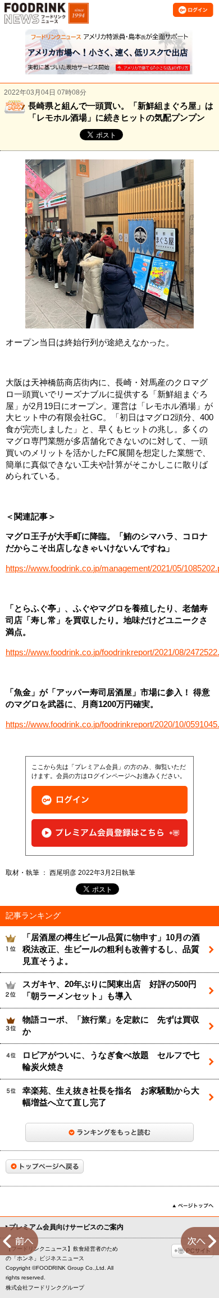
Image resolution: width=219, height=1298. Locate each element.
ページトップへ (192, 1205)
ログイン (109, 800)
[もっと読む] (109, 1132)
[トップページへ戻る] (45, 1166)
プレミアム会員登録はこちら (109, 833)
